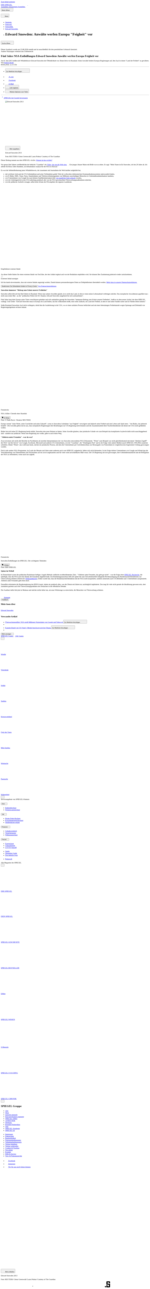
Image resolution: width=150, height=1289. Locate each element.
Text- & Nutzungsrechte (13, 1156)
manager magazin (11, 1115)
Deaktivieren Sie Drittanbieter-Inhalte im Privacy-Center (19, 286)
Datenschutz (9, 1136)
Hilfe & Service (10, 1154)
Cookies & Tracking (12, 1148)
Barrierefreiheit (10, 1138)
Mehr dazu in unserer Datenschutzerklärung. (121, 282)
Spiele (7, 851)
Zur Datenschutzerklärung (47, 286)
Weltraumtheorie (31, 579)
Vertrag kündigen (11, 1144)
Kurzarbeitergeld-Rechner (14, 820)
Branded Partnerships (12, 1125)
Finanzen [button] (5, 827)
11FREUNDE (10, 1121)
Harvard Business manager (14, 1117)
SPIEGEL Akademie (12, 1128)
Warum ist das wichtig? (44, 160)
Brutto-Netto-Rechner (12, 818)
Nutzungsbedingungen (13, 1140)
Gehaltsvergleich (11, 831)
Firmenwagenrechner (12, 810)
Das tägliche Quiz (11, 855)
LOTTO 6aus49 (11, 848)
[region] (75, 364)
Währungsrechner (11, 835)
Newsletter (9, 1150)
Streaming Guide (11, 853)
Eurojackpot (9, 844)
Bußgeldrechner (10, 808)
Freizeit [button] (4, 839)
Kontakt (8, 1152)
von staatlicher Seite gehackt (66, 178)
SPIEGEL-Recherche (131, 575)
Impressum (9, 1134)
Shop (7, 1113)
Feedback (5, 600)
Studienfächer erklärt (12, 822)
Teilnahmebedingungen (13, 1142)
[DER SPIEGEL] (8, 13)
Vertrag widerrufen (11, 1146)
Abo (6, 1111)
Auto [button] (3, 804)
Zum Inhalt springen (8, 2)
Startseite (7, 597)
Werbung (8, 1123)
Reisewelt (8, 859)
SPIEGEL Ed (10, 1130)
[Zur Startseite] (2, 597)
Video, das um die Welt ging (57, 165)
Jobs (6, 1127)
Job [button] (3, 814)
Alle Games (19, 636)
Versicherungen (10, 833)
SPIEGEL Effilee (11, 1119)
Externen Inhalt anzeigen (9, 279)
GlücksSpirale (10, 846)
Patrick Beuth (9, 63)
